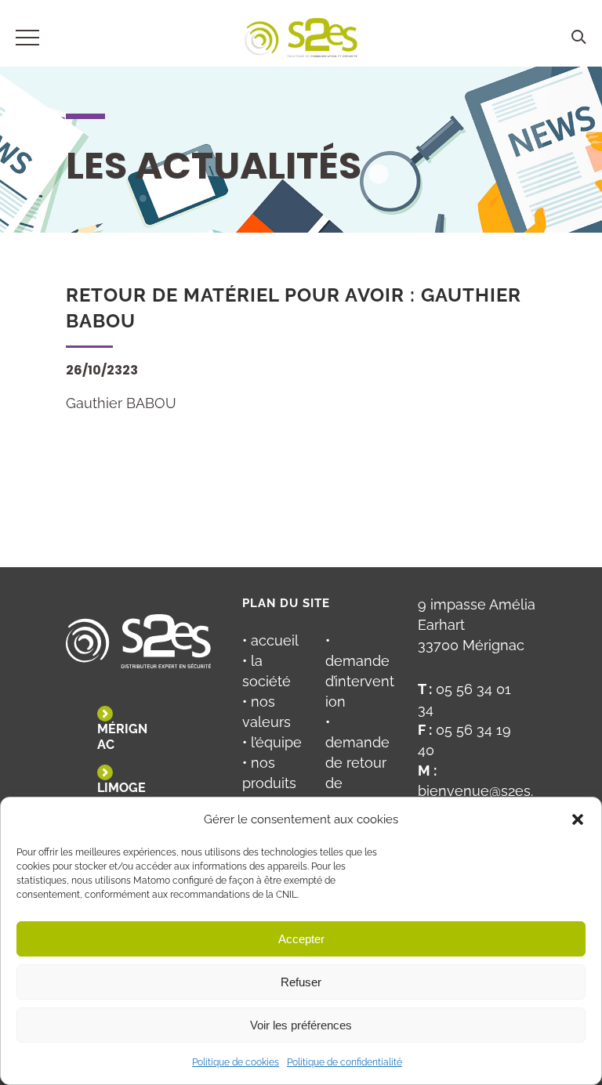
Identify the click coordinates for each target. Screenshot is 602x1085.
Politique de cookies (235, 1062)
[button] (578, 819)
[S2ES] (301, 40)
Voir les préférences (301, 1025)
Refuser (301, 982)
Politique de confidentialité (344, 1062)
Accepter (301, 939)
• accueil (270, 640)
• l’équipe (272, 742)
